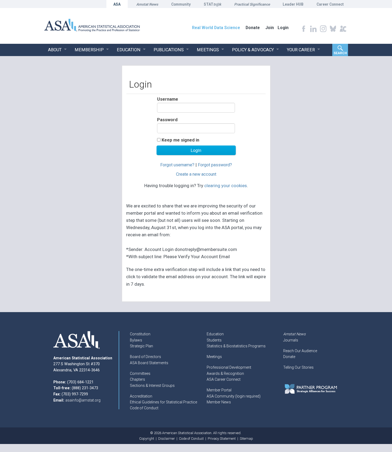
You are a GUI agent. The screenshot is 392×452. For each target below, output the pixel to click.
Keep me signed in (180, 140)
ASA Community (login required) (234, 396)
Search (340, 53)
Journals (290, 340)
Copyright (146, 439)
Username (167, 99)
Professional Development (229, 367)
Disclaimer (166, 439)
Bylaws (136, 340)
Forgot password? (215, 164)
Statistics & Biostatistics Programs (236, 346)
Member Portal (219, 390)
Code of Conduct (144, 408)
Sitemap (246, 439)
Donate (289, 357)
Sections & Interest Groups (152, 385)
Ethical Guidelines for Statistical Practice (163, 402)
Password (167, 119)
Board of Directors (145, 357)
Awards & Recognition (225, 373)
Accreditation (141, 396)
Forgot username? (177, 164)
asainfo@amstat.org (83, 400)
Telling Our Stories (298, 367)
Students (214, 340)
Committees (140, 373)
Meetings (214, 357)
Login (283, 27)
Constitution (140, 334)
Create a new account (196, 174)
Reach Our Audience (300, 351)
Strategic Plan (141, 346)
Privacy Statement (222, 439)
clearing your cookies (225, 185)
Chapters (137, 379)
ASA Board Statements (149, 363)
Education (215, 334)
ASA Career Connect (224, 379)
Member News (219, 402)
